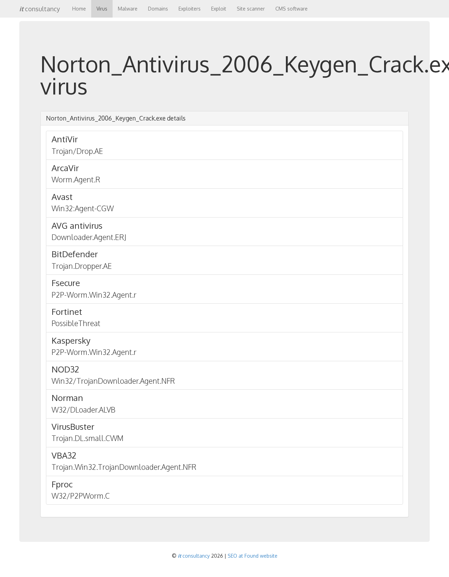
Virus (101, 9)
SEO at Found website (252, 556)
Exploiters (190, 9)
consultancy (39, 9)
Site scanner (251, 9)
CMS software (291, 9)
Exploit (218, 9)
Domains (158, 9)
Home (79, 9)
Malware (128, 9)
